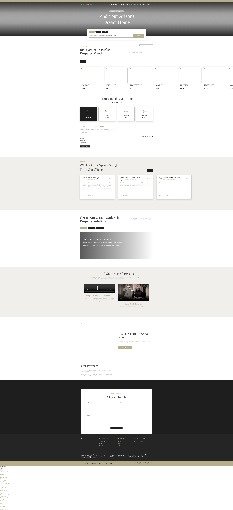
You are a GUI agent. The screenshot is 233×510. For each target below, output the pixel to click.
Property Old (3, 500)
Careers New (3, 480)
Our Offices (118, 443)
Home (1, 473)
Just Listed (82, 138)
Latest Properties (108, 463)
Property (2, 499)
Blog (1, 478)
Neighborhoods (3, 490)
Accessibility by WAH (4, 471)
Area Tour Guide (3, 477)
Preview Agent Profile (5, 494)
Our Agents (118, 441)
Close (1, 468)
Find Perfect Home (84, 146)
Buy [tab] (92, 31)
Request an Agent (102, 449)
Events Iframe (3, 481)
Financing (101, 443)
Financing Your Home (5, 483)
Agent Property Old (4, 476)
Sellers (1, 503)
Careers (149, 4)
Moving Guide (89, 370)
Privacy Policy (85, 463)
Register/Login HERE (138, 441)
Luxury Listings (83, 140)
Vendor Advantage (4, 507)
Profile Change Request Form (6, 497)
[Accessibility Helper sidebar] (3, 466)
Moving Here (82, 136)
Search (138, 35)
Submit (116, 428)
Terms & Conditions (96, 463)
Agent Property (3, 474)
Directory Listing (4, 509)
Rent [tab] (98, 31)
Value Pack (2, 506)
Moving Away (101, 447)
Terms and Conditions (5, 505)
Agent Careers (119, 445)
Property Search (114, 4)
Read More (125, 347)
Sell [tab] (105, 31)
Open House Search (83, 142)
